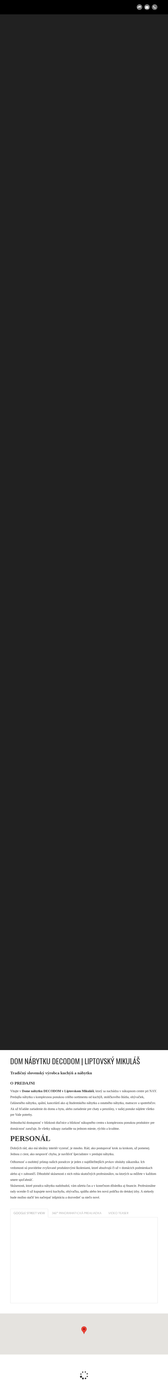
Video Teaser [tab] (118, 1213)
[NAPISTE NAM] (147, 7)
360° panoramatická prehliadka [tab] (76, 1213)
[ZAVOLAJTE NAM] (154, 7)
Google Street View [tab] (29, 1213)
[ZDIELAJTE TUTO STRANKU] (139, 7)
